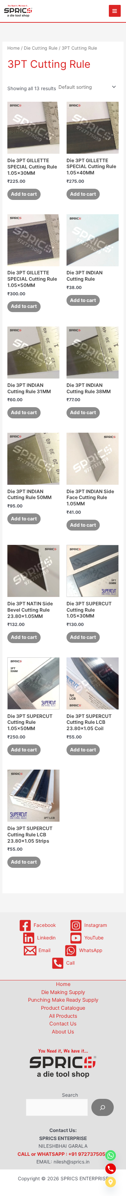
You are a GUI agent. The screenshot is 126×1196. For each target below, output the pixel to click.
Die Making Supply (63, 992)
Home (13, 48)
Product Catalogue (63, 1008)
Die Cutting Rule (40, 48)
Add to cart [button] (24, 194)
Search (70, 1095)
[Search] (102, 1107)
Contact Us (63, 1024)
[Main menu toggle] (115, 11)
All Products (63, 1016)
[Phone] (110, 1168)
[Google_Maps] (110, 1182)
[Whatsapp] (110, 1155)
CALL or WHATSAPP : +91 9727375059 (63, 1154)
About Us (63, 1032)
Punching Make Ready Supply (63, 1000)
